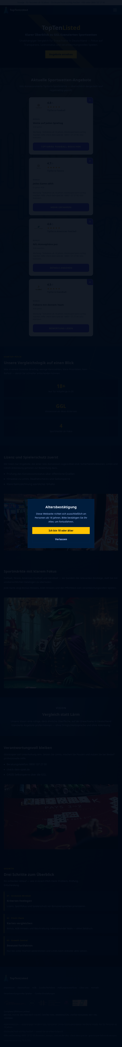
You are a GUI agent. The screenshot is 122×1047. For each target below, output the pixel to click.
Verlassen (61, 539)
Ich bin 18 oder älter (61, 530)
